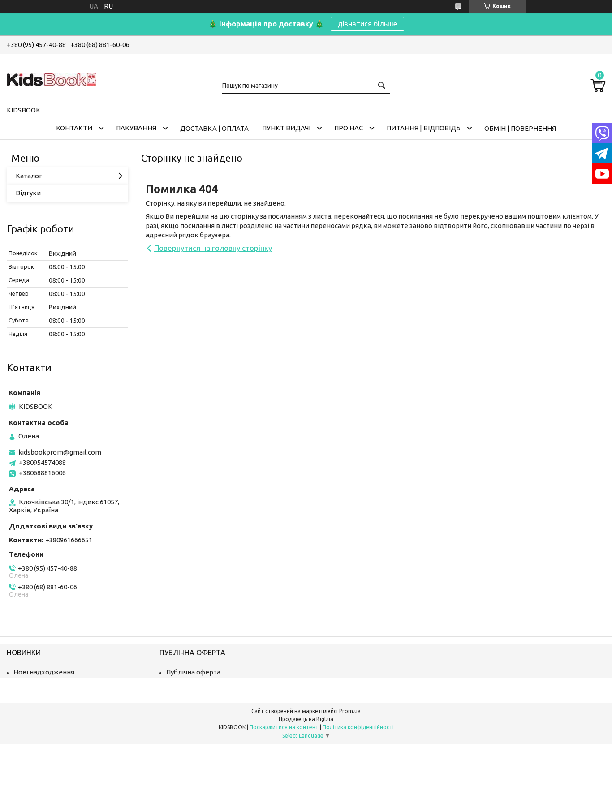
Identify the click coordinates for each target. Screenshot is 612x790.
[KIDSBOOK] (51, 78)
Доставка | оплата (214, 128)
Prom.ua (350, 711)
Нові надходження (43, 672)
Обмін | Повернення (520, 128)
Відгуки (28, 193)
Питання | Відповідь (424, 128)
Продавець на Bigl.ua (306, 719)
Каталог (29, 176)
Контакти (74, 128)
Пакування (136, 128)
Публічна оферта (193, 672)
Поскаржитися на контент (284, 727)
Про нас (348, 128)
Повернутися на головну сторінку (213, 248)
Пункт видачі (286, 128)
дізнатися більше (367, 24)
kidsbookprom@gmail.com (59, 452)
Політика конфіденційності (358, 727)
